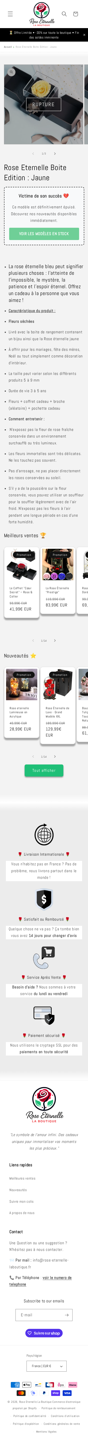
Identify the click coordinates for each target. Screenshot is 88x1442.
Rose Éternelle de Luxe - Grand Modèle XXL (57, 712)
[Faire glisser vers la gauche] (33, 153)
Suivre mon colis (21, 1201)
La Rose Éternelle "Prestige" (57, 590)
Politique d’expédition (26, 1424)
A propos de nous (22, 1212)
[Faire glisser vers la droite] (55, 153)
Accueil (8, 46)
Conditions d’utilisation (65, 1416)
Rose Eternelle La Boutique (35, 1402)
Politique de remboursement (58, 1408)
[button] (10, 14)
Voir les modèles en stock (44, 233)
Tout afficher (43, 770)
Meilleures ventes (22, 1178)
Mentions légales (46, 1431)
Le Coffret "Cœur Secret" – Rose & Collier (21, 592)
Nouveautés (18, 1190)
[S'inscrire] (66, 1315)
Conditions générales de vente (62, 1424)
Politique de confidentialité (29, 1416)
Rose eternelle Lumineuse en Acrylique (19, 712)
